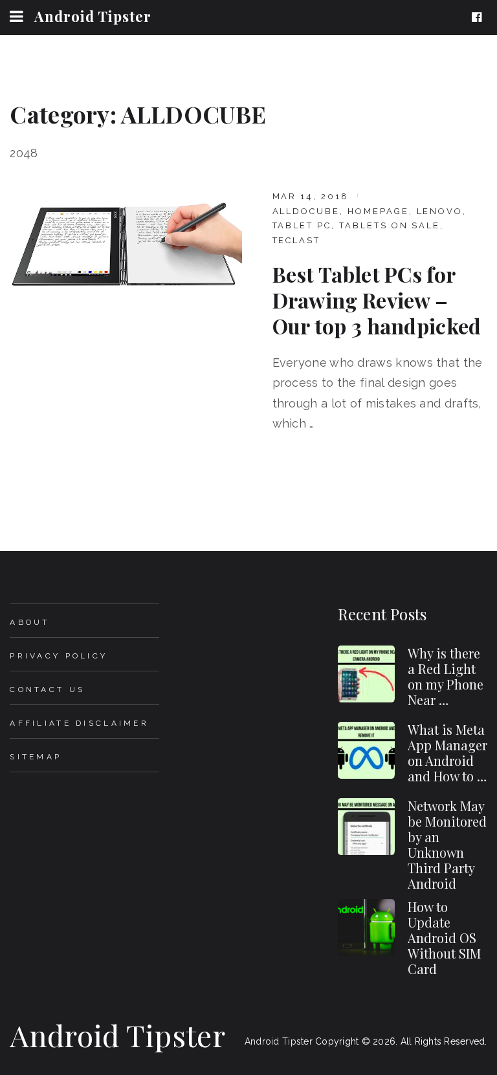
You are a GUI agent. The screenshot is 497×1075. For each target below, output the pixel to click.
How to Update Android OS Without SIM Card (444, 937)
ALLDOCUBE (306, 211)
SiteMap (35, 756)
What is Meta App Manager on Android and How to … (447, 753)
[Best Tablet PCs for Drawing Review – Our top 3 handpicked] (126, 245)
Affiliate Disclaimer (79, 723)
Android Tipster (92, 16)
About (29, 622)
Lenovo (440, 211)
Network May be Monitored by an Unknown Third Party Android (447, 844)
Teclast (296, 240)
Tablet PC (302, 225)
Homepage (378, 211)
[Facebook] (479, 17)
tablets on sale (389, 225)
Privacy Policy (58, 655)
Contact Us (47, 689)
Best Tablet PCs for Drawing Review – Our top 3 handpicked (376, 300)
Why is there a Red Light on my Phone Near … (445, 676)
